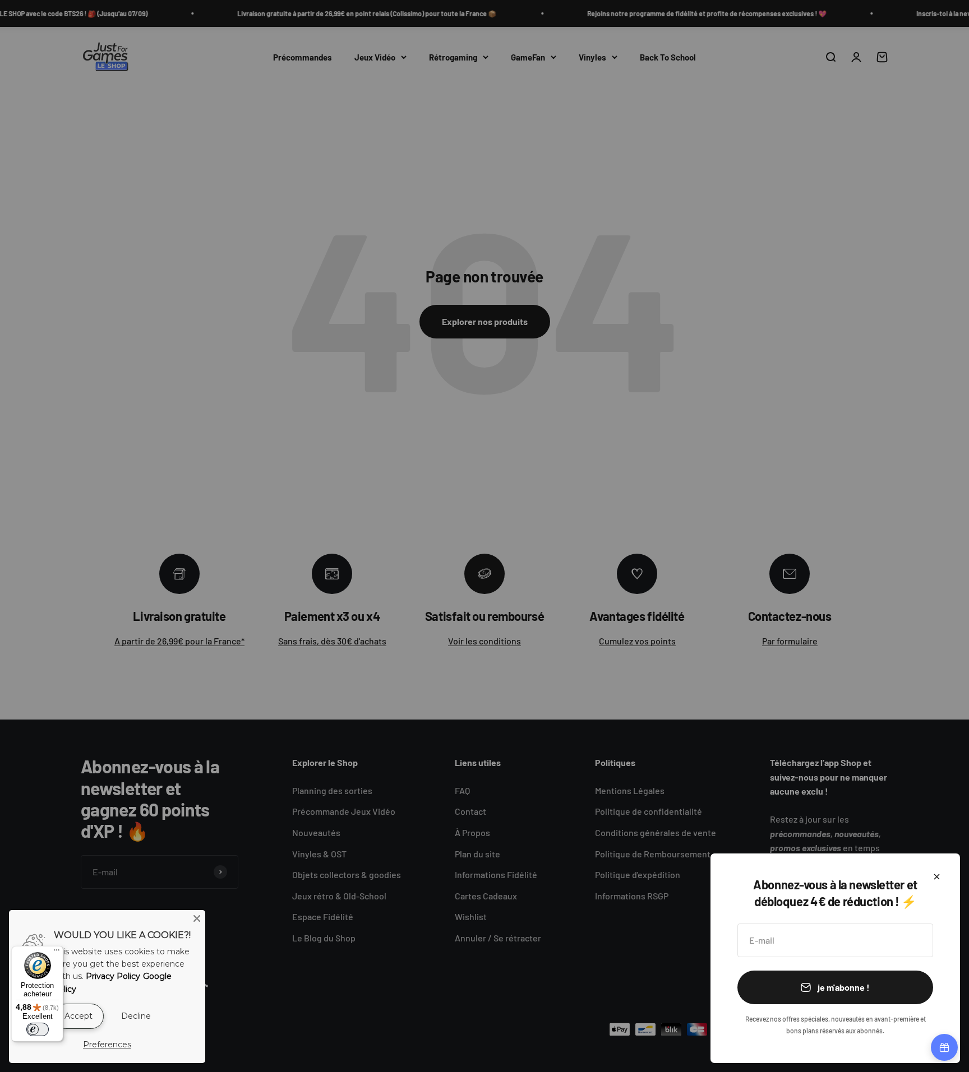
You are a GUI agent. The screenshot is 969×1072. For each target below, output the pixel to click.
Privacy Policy (113, 976)
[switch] (37, 1029)
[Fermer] (936, 876)
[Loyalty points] (944, 1047)
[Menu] (56, 952)
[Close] (196, 918)
